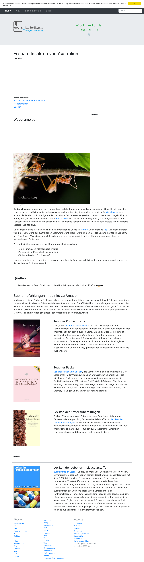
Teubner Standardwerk (75, 325)
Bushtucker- (62, 218)
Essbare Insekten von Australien (29, 100)
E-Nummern (59, 558)
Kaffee (46, 540)
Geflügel (16, 536)
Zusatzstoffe (49, 558)
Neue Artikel (78, 536)
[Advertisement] (73, 74)
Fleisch (16, 528)
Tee (45, 538)
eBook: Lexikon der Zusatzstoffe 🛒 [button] (89, 30)
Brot (45, 528)
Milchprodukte (19, 543)
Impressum (78, 523)
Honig (46, 523)
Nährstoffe (48, 551)
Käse (15, 546)
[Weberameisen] (51, 178)
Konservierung (49, 548)
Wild (15, 533)
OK (134, 3)
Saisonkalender (33, 10)
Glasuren (47, 520)
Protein (84, 229)
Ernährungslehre (50, 553)
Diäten (46, 556)
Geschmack (112, 212)
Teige (46, 530)
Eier (15, 538)
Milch (15, 541)
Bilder (49, 10)
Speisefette (48, 525)
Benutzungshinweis (81, 533)
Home (8, 10)
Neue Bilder (78, 538)
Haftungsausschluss (81, 541)
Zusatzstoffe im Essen (65, 472)
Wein (45, 543)
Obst (15, 551)
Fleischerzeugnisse (20, 531)
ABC (18, 10)
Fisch (15, 526)
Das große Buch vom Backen (68, 371)
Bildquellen (78, 531)
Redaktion (78, 526)
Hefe (45, 535)
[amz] (99, 285)
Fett (105, 229)
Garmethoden (49, 545)
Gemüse (16, 549)
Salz (15, 554)
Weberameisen (20, 103)
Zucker (16, 556)
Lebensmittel (18, 523)
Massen (47, 533)
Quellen (17, 107)
